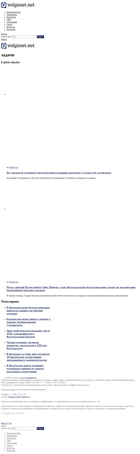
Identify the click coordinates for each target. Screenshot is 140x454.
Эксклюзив (12, 22)
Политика (11, 17)
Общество (13, 167)
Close (3, 426)
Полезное (11, 29)
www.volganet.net (28, 377)
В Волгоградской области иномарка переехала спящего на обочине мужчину (28, 310)
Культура (11, 27)
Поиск (40, 37)
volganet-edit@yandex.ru (19, 397)
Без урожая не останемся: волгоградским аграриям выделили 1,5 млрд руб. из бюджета (59, 172)
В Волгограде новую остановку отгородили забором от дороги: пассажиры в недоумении (25, 368)
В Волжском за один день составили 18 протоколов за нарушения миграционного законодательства (28, 357)
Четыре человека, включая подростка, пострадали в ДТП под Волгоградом (27, 345)
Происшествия (13, 12)
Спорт (9, 24)
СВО (9, 19)
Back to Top (6, 423)
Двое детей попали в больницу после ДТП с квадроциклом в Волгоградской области (28, 333)
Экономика (12, 14)
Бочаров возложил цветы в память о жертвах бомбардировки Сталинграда (28, 322)
